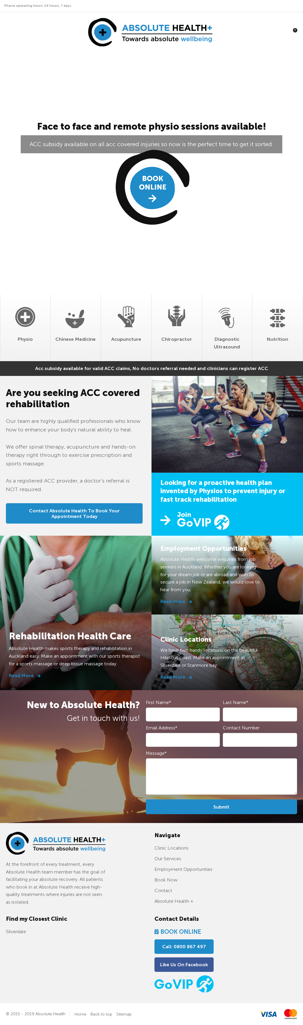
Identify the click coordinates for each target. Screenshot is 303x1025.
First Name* (158, 702)
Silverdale (16, 931)
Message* (156, 753)
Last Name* (235, 702)
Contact (163, 890)
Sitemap (124, 1014)
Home (80, 1014)
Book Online (180, 931)
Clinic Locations (171, 848)
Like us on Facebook (184, 964)
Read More (22, 675)
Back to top (101, 1014)
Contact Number (241, 728)
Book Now (151, 157)
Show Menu (9, 32)
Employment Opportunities (183, 869)
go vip (194, 520)
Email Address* (161, 728)
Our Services (167, 858)
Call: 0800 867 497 (184, 946)
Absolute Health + (174, 901)
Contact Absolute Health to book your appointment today (74, 513)
